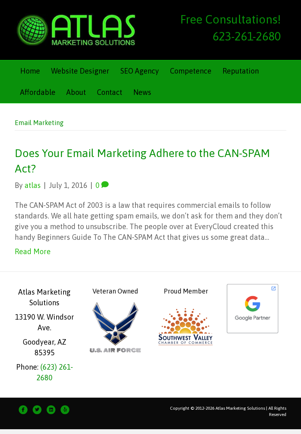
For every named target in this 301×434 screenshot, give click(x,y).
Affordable (37, 92)
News (142, 92)
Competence (190, 71)
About (76, 92)
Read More (33, 251)
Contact (109, 92)
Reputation (240, 71)
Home (30, 71)
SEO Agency (139, 71)
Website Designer (80, 71)
